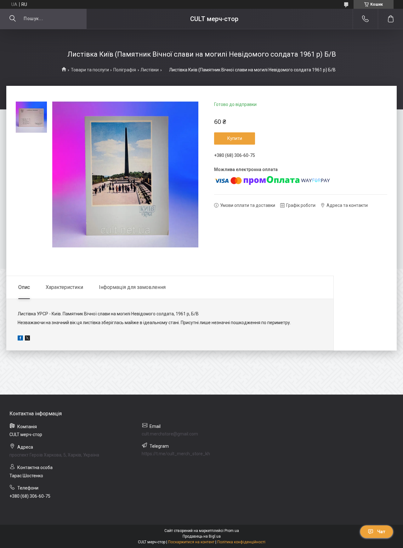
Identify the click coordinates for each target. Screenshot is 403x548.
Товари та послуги (90, 69)
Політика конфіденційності (241, 542)
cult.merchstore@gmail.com (170, 433)
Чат (381, 531)
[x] (27, 338)
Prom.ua (231, 531)
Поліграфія (124, 69)
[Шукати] (12, 19)
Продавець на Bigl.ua (202, 536)
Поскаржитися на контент (191, 542)
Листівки (149, 69)
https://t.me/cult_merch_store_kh (176, 453)
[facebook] (20, 338)
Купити (234, 138)
